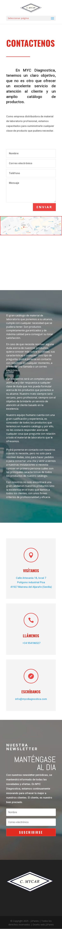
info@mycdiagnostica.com (31, 699)
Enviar (44, 207)
